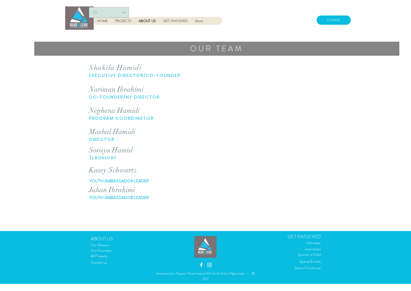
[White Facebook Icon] (201, 265)
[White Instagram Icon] (209, 265)
